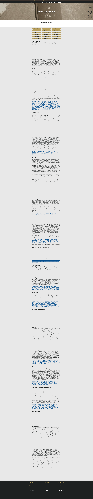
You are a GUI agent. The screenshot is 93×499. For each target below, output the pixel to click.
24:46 (38, 103)
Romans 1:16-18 (48, 190)
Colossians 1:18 (50, 241)
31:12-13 (43, 342)
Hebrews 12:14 (37, 423)
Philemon (47, 408)
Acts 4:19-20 (53, 442)
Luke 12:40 (38, 302)
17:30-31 (42, 190)
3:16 (48, 107)
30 (50, 191)
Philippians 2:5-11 (51, 106)
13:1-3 (52, 239)
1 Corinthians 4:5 (43, 303)
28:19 (45, 79)
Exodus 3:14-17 (39, 188)
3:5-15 (51, 383)
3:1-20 (41, 472)
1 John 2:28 (43, 306)
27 (42, 102)
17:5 (44, 102)
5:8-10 (58, 190)
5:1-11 (54, 361)
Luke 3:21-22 (53, 260)
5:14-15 (51, 381)
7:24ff (34, 344)
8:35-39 (39, 261)
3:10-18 (50, 152)
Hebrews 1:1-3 (56, 107)
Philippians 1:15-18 (47, 384)
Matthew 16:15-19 (35, 239)
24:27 (47, 301)
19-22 (48, 213)
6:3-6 (50, 239)
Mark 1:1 (50, 102)
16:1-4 (54, 362)
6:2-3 (42, 77)
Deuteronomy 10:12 (45, 404)
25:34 (47, 214)
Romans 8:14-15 (38, 80)
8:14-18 (34, 153)
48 (40, 302)
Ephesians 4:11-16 (52, 344)
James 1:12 (47, 218)
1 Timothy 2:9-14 (56, 241)
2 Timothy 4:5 (42, 323)
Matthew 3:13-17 (35, 260)
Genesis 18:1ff (34, 101)
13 (40, 191)
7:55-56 (49, 104)
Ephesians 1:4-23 (36, 217)
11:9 (36, 301)
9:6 (42, 151)
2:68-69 (48, 381)
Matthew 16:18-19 (38, 214)
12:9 (44, 81)
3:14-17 (51, 345)
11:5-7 (46, 216)
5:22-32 (42, 241)
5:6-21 (34, 105)
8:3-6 (47, 151)
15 (49, 78)
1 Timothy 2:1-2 (48, 443)
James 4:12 (53, 443)
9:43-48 (35, 302)
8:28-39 (40, 216)
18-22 (40, 151)
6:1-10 (41, 342)
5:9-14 (42, 109)
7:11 (41, 79)
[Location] (29, 485)
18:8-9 (43, 301)
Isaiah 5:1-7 (51, 213)
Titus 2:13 (51, 305)
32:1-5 (49, 151)
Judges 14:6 (38, 126)
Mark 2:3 (48, 382)
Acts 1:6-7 (37, 288)
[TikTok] (63, 490)
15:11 (36, 190)
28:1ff (44, 272)
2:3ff (34, 406)
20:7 (44, 261)
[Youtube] (60, 485)
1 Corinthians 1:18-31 (45, 344)
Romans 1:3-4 (55, 104)
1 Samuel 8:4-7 (44, 213)
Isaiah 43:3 (47, 78)
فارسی (46, 490)
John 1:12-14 (38, 215)
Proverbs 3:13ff (39, 343)
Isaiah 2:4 (33, 301)
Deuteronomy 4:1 (35, 342)
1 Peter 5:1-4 (43, 242)
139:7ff (49, 126)
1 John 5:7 (50, 81)
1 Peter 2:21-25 (46, 108)
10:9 (46, 189)
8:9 (33, 106)
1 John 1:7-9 (52, 108)
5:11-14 (47, 239)
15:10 (54, 191)
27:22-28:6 (54, 188)
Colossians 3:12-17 (36, 408)
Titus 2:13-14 (51, 107)
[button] (46, 2)
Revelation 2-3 (47, 242)
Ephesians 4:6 (53, 80)
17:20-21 (54, 287)
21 (56, 261)
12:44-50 (51, 103)
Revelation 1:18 (51, 306)
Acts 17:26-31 (41, 152)
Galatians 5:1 (37, 443)
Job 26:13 (42, 126)
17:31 (35, 303)
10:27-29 (49, 215)
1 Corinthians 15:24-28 (51, 288)
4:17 (49, 188)
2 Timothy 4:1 (47, 305)
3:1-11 (42, 217)
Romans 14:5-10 (44, 273)
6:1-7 (40, 407)
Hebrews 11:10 (36, 289)
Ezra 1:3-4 (45, 381)
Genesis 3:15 (34, 188)
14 (39, 342)
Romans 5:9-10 (36, 216)
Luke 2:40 (40, 344)
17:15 (51, 406)
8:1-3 (36, 105)
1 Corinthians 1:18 (47, 191)
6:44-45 (45, 215)
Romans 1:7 (39, 240)
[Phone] (29, 490)
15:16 (51, 215)
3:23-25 (53, 190)
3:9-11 (34, 154)
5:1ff (55, 304)
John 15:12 (48, 406)
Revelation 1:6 (50, 289)
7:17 (51, 240)
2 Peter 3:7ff (39, 306)
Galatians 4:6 (49, 80)
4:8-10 (51, 286)
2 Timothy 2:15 (47, 345)
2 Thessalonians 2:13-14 (53, 217)
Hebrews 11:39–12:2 (42, 218)
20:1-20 (40, 104)
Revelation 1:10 (38, 274)
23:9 (43, 79)
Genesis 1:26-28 (34, 472)
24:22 (44, 214)
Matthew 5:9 (37, 422)
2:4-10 (56, 218)
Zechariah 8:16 (36, 405)
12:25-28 (54, 286)
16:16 (41, 102)
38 (46, 103)
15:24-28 (47, 303)
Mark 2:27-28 (47, 272)
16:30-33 (42, 261)
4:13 (47, 289)
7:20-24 (43, 407)
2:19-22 (36, 241)
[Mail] (29, 494)
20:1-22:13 (57, 306)
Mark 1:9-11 (48, 79)
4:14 (34, 242)
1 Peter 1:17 (47, 81)
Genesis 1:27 (34, 442)
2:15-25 (39, 472)
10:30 (45, 103)
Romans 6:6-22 (37, 362)
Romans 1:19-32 (46, 152)
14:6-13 (57, 79)
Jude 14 (47, 306)
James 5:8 (35, 306)
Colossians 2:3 (36, 345)
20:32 (44, 190)
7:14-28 (34, 108)
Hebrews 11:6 (41, 81)
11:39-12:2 (51, 323)
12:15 (34, 363)
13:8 (42, 108)
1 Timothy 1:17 (36, 81)
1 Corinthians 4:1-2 (46, 362)
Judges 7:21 (41, 381)
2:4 (51, 190)
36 (43, 189)
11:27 (37, 102)
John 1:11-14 (38, 189)
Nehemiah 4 (54, 381)
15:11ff (45, 77)
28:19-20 (42, 260)
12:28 (40, 289)
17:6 (53, 215)
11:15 (56, 289)
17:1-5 (35, 104)
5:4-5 (49, 240)
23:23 (36, 361)
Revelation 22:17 (36, 324)
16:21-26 (51, 188)
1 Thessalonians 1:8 (36, 323)
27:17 (50, 404)
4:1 (40, 127)
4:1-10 (43, 343)
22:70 (36, 103)
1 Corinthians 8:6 (44, 80)
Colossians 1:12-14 (46, 217)
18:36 (34, 288)
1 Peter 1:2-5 (52, 218)
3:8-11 (38, 241)
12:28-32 (42, 127)
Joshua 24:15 (56, 472)
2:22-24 (46, 104)
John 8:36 (49, 442)
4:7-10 (47, 106)
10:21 (36, 406)
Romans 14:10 (38, 303)
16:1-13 (47, 361)
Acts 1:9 (43, 104)
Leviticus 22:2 (51, 77)
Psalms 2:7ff (39, 101)
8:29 (35, 102)
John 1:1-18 (41, 103)
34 (37, 105)
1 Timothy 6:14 (42, 305)
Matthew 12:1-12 (40, 272)
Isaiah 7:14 (45, 101)
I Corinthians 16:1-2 (50, 273)
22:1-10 (42, 382)
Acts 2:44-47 (50, 361)
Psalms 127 (45, 473)
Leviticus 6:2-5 (39, 404)
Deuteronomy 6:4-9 (50, 472)
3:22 (49, 108)
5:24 (45, 189)
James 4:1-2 (42, 423)
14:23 (54, 239)
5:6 (52, 152)
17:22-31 (40, 288)
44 (50, 301)
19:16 (49, 109)
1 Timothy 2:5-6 (44, 107)
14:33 (39, 102)
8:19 (47, 288)
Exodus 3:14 (39, 77)
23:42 (57, 287)
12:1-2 (41, 362)
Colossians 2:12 (35, 262)
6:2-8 (42, 188)
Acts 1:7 (34, 80)
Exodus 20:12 (45, 472)
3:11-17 (34, 444)
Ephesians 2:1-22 (50, 153)
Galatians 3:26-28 (50, 407)
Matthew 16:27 (39, 301)
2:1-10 (40, 217)
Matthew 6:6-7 (40, 442)
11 (46, 343)
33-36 (57, 272)
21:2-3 (51, 242)
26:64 (55, 301)
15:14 (48, 343)
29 (43, 103)
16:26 (44, 442)
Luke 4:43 (45, 287)
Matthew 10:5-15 (35, 382)
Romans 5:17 (44, 288)
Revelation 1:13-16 (38, 109)
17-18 (56, 215)
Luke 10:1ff (51, 382)
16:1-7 (51, 272)
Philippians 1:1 (45, 241)
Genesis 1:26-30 (34, 151)
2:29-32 (54, 214)
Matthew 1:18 (35, 127)
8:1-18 (34, 191)
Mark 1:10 (47, 127)
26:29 (37, 287)
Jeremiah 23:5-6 (42, 286)
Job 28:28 (52, 342)
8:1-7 (45, 343)
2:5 (38, 151)
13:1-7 (34, 443)
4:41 (34, 103)
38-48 (40, 422)
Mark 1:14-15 (40, 287)
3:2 (55, 108)
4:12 (34, 190)
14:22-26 (49, 260)
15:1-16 (51, 189)
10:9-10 (39, 191)
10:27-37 (43, 406)
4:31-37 (36, 383)
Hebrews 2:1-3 (47, 323)
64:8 (50, 78)
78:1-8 (42, 473)
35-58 (50, 303)
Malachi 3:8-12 (51, 360)
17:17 (53, 189)
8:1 (47, 287)
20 (52, 104)
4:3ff (55, 190)
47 (45, 239)
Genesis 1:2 (34, 126)
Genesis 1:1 (34, 77)
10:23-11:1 (46, 407)
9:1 (43, 287)
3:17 (34, 102)
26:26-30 (39, 260)
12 (49, 127)
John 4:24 (52, 79)
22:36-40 (47, 405)
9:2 (49, 287)
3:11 (53, 102)
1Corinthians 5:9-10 (36, 407)
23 (51, 152)
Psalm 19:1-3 (43, 78)
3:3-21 (42, 189)
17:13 (35, 79)
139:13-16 (52, 473)
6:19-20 (52, 191)
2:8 (53, 408)
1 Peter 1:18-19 (43, 363)
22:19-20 (56, 260)
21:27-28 (48, 302)
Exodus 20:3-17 (34, 404)
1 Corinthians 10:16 (53, 261)
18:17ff (38, 381)
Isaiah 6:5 (53, 151)
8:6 (47, 105)
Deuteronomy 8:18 (46, 360)
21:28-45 (42, 214)
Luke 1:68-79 (51, 214)
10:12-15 (43, 216)
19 (48, 102)
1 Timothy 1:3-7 (42, 345)
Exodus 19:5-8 (39, 213)
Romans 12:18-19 (52, 422)
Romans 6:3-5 (47, 261)
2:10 (37, 218)
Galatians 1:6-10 (35, 384)
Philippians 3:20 (43, 443)
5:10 (54, 289)
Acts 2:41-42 (43, 239)
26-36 (48, 216)
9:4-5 (51, 104)
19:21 (34, 361)
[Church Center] (62, 485)
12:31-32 (51, 287)
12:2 (41, 108)
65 (46, 215)
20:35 (34, 362)
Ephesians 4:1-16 (41, 384)
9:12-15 (37, 108)
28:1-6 (47, 102)
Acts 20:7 (39, 273)
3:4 (45, 304)
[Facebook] (59, 490)
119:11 (36, 343)
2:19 (34, 219)
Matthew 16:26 (36, 152)
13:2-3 (39, 383)
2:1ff (34, 383)
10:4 (39, 105)
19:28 (45, 301)
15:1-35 (41, 383)
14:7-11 (54, 103)
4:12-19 (37, 444)
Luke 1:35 (51, 127)
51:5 (51, 151)
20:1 (35, 273)
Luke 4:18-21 (39, 406)
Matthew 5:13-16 (41, 405)
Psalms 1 (44, 151)
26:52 (44, 422)
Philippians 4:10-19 (38, 363)
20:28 (36, 240)
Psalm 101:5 (53, 404)
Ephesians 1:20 (42, 106)
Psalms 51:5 (39, 473)
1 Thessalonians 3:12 (42, 408)
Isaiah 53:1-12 (50, 101)
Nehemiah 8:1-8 (47, 342)
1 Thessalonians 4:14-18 (38, 107)
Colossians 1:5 (42, 304)
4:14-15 (57, 108)
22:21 (46, 442)
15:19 (45, 153)
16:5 (34, 240)
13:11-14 (42, 191)
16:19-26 (42, 302)
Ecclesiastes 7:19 (52, 343)
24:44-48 (34, 215)
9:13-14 (53, 240)
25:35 (50, 405)
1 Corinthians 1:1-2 (52, 216)
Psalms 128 (49, 473)
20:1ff (47, 77)
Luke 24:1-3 (54, 272)
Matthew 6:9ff (38, 79)
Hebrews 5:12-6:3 (55, 345)
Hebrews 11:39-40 (38, 242)
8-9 (38, 345)
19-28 (37, 273)
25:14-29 (38, 361)
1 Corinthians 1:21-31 (40, 153)
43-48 (45, 405)
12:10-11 (45, 109)
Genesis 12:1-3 (34, 213)
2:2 (46, 105)
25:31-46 (34, 287)
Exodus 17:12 (34, 381)
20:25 (45, 406)
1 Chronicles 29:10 (38, 78)
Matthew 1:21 (46, 188)
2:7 (36, 77)
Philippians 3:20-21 (37, 304)
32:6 (34, 78)
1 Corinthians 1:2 (43, 240)
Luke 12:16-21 (42, 361)
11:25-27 (48, 103)
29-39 (36, 191)
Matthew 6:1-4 (56, 360)
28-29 (48, 189)
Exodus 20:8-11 (34, 272)
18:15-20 (39, 239)
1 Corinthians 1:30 (43, 105)
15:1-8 (50, 105)
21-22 (37, 104)
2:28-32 (34, 189)
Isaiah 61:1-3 (53, 126)
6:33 (42, 422)
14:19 (34, 423)
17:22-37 (45, 302)
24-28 (51, 105)
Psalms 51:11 (46, 126)
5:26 (54, 79)
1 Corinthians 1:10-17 (46, 383)
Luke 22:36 (47, 422)
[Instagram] (61, 490)
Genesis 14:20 (34, 360)
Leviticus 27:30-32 (40, 360)
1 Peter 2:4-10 (44, 289)
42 (45, 361)
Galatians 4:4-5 (37, 106)
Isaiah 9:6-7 (38, 286)
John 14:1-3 (52, 302)
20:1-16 (40, 382)
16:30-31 (39, 190)
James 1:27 (51, 408)
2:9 (33, 107)
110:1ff (43, 101)
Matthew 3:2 (48, 286)
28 (33, 104)
